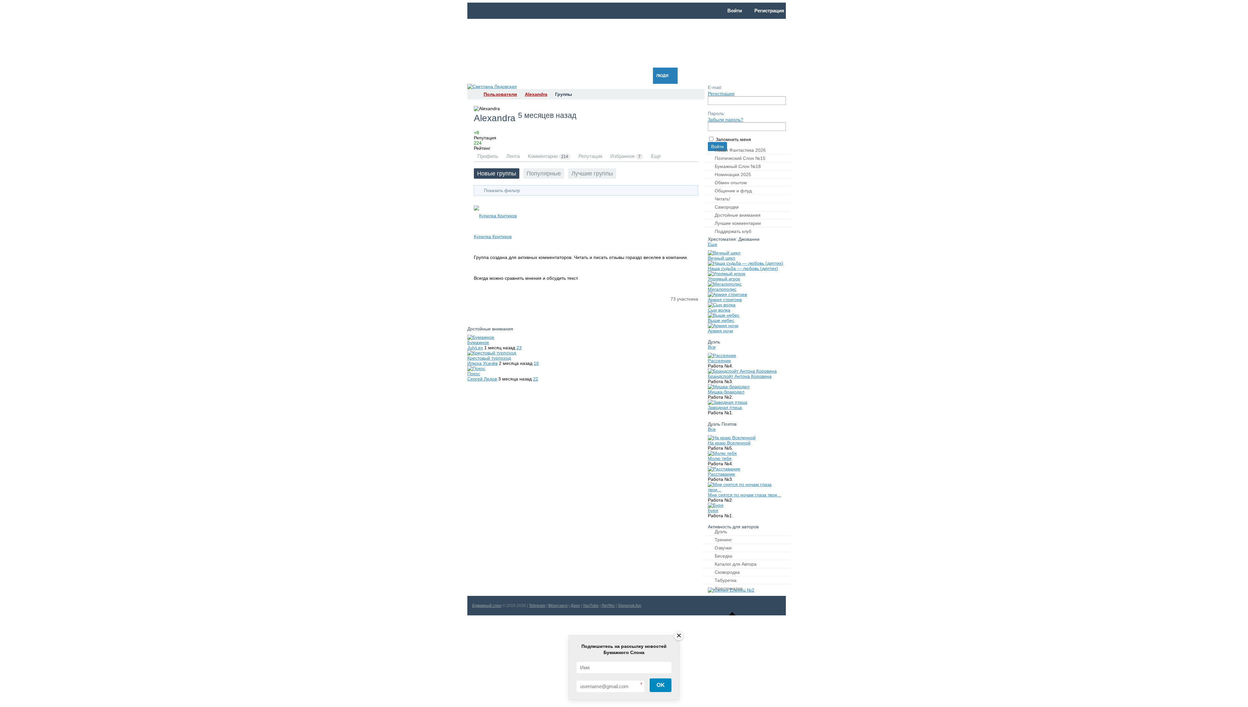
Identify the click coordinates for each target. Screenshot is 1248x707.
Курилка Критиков (493, 236)
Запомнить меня (733, 139)
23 (519, 347)
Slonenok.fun (629, 605)
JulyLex (475, 347)
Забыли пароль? (725, 119)
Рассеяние (719, 360)
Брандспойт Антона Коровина (740, 376)
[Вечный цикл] (724, 252)
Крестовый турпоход (489, 358)
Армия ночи (720, 330)
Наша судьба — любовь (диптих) (743, 268)
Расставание (721, 474)
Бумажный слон (486, 605)
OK (660, 685)
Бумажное (478, 342)
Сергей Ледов (482, 378)
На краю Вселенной (729, 442)
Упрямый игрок (724, 278)
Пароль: (716, 113)
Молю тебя (720, 458)
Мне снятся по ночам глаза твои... (744, 494)
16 (536, 363)
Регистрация (721, 93)
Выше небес (721, 320)
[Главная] (473, 94)
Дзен (575, 605)
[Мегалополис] (725, 284)
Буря (713, 510)
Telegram (537, 605)
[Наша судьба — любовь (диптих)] (745, 263)
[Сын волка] (721, 304)
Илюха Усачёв (482, 363)
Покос (473, 373)
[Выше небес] (723, 315)
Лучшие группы (592, 173)
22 (535, 378)
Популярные (543, 173)
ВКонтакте (558, 605)
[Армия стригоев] (727, 294)
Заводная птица (725, 407)
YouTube (591, 605)
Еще (712, 244)
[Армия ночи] (723, 325)
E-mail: (715, 87)
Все (712, 347)
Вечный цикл (721, 258)
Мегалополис (722, 289)
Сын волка (719, 310)
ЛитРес (608, 605)
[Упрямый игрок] (726, 273)
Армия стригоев (725, 299)
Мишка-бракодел (726, 391)
